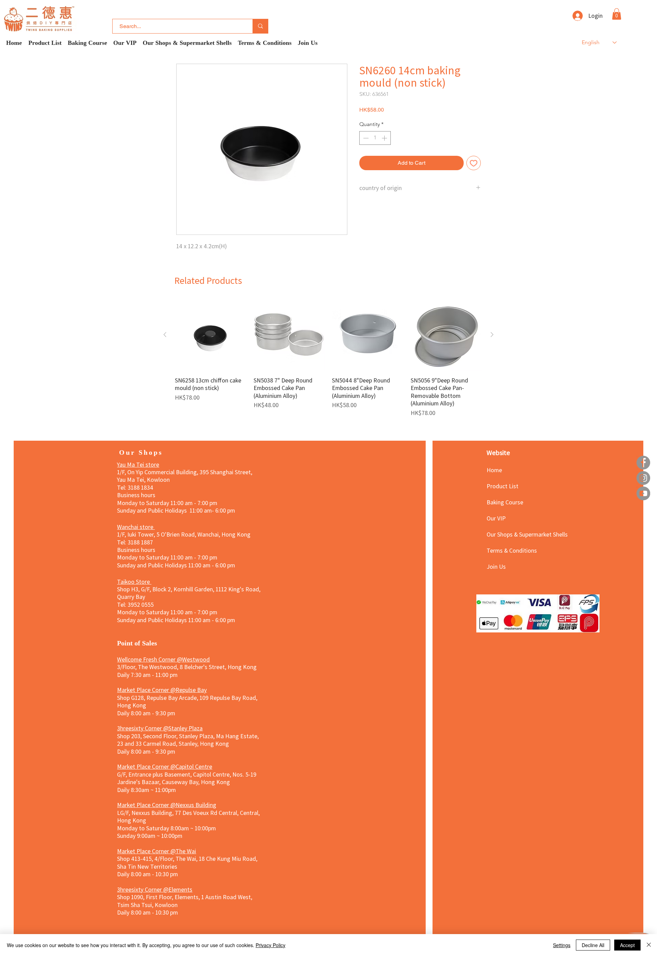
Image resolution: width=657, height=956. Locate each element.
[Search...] (260, 26)
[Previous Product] (165, 334)
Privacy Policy (270, 945)
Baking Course (505, 502)
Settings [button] (561, 945)
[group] (328, 358)
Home (494, 470)
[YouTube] (643, 493)
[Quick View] (211, 335)
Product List (502, 486)
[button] (616, 14)
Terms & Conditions (511, 550)
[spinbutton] (375, 137)
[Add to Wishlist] (473, 163)
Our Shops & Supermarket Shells (511, 534)
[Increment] (385, 137)
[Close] (649, 945)
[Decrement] (365, 137)
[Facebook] (643, 462)
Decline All (593, 945)
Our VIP (496, 518)
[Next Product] (492, 334)
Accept (627, 945)
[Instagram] (643, 478)
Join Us (496, 566)
